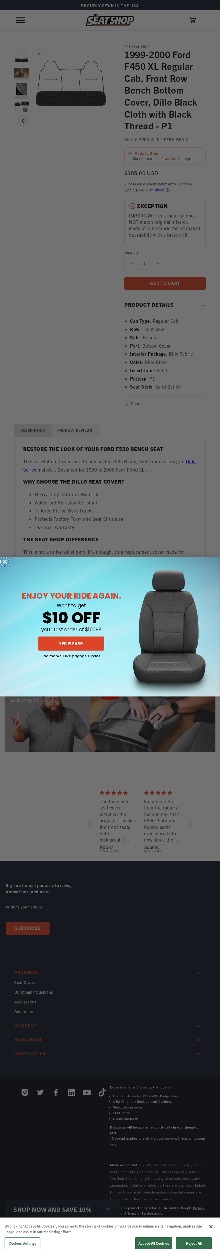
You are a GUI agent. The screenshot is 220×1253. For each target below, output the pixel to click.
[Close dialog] (5, 561)
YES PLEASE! (71, 643)
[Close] (211, 1226)
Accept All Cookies (153, 1243)
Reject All (194, 1243)
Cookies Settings (22, 1243)
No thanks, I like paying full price (72, 655)
